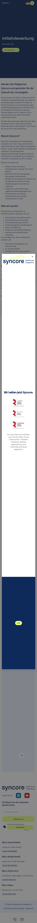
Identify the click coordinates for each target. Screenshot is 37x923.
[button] (32, 256)
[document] (18, 461)
